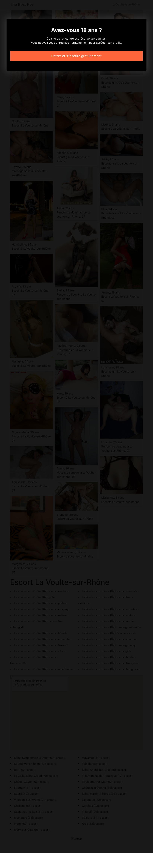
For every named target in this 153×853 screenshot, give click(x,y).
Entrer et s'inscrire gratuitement (76, 56)
